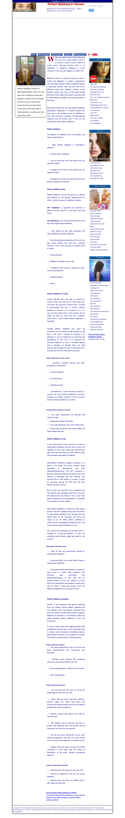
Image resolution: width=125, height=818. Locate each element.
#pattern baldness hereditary (66, 797)
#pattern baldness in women (70, 795)
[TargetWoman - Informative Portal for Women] (28, 7)
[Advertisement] (62, 36)
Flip (91, 54)
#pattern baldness (55, 795)
